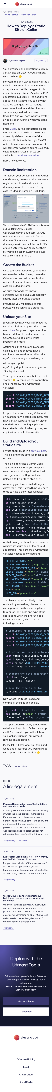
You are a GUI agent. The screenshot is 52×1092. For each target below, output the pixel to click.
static (24, 766)
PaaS (28, 904)
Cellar (13, 128)
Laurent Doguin (18, 60)
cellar (17, 766)
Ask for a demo (26, 1001)
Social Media (26, 1082)
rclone (11, 330)
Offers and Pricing (26, 1059)
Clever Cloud (26, 1074)
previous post (38, 450)
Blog (16, 11)
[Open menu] (4, 3)
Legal (26, 1067)
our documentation (28, 155)
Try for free (26, 1011)
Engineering (41, 60)
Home (9, 11)
